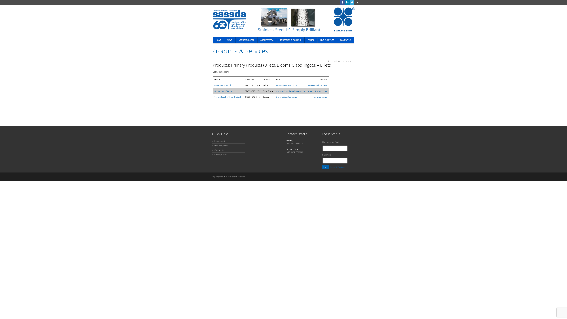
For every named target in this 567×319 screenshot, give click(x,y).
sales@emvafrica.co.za (286, 85)
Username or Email (330, 142)
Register (341, 167)
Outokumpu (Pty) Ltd (223, 91)
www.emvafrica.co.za (317, 85)
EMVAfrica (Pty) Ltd (222, 85)
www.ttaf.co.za (320, 97)
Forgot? (333, 167)
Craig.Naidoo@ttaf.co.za (286, 97)
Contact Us (219, 150)
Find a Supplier (221, 145)
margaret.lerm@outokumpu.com (290, 91)
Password (326, 154)
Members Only (221, 141)
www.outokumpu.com (317, 91)
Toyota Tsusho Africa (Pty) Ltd (227, 97)
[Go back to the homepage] (283, 19)
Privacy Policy (220, 154)
